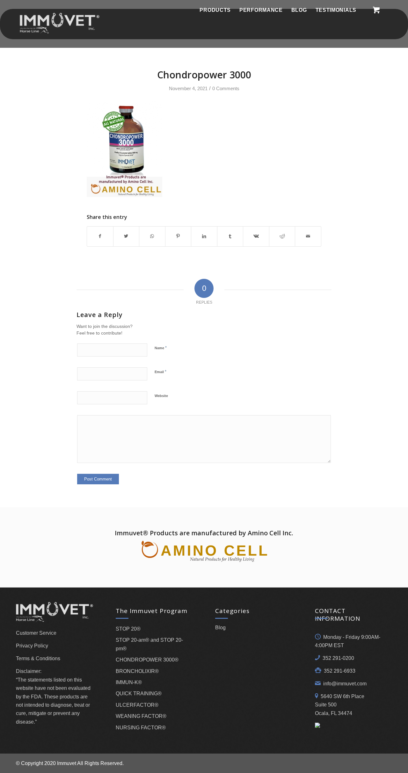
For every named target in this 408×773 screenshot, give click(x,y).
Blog (220, 627)
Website (161, 396)
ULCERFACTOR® (137, 705)
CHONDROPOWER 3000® (147, 659)
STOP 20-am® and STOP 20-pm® (149, 644)
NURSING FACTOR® (141, 727)
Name (161, 347)
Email (160, 371)
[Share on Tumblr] (230, 236)
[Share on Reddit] (282, 236)
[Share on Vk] (256, 236)
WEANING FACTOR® (141, 716)
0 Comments (225, 88)
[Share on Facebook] (100, 236)
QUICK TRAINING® (139, 693)
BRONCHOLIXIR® (137, 671)
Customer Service (36, 633)
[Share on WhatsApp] (152, 236)
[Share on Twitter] (126, 236)
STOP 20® (128, 629)
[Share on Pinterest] (178, 236)
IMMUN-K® (129, 682)
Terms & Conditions (38, 658)
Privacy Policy (32, 645)
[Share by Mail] (308, 236)
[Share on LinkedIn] (204, 236)
